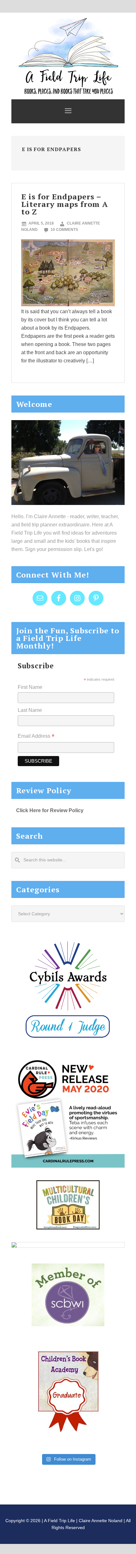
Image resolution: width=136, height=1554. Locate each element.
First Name (30, 687)
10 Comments (64, 229)
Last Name (30, 710)
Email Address (36, 736)
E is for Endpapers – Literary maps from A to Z (64, 204)
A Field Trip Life (68, 55)
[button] (68, 111)
